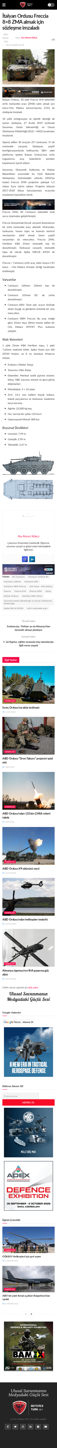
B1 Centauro (18, 576)
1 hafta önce (10, 873)
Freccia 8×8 (20, 591)
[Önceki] (25, 1314)
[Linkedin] (32, 559)
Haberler (10, 701)
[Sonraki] (31, 1314)
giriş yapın (33, 987)
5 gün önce (9, 767)
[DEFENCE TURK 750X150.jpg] (28, 204)
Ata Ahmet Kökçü (29, 37)
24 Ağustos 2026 (11, 1304)
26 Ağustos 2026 (11, 1261)
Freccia (7, 591)
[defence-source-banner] (28, 569)
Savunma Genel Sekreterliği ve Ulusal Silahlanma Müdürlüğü (28, 602)
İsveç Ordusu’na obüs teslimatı (20, 707)
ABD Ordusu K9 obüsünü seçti (20, 868)
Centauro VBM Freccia (15, 586)
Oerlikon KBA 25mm (32, 596)
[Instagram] (25, 559)
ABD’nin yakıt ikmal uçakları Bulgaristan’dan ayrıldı (26, 1297)
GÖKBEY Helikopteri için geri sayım (21, 1256)
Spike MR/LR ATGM (13, 608)
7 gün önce (9, 822)
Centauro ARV (31, 581)
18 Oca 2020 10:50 (15, 44)
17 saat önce (10, 712)
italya (48, 591)
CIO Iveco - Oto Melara (41, 586)
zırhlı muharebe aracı (37, 608)
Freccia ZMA (36, 591)
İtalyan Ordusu (11, 596)
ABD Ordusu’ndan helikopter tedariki (25, 919)
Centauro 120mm (12, 581)
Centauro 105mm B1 (38, 576)
